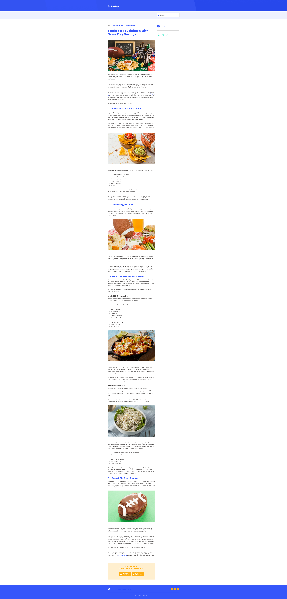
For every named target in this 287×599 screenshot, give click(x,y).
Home (114, 589)
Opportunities (122, 589)
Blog (109, 25)
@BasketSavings (122, 555)
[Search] (159, 15)
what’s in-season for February (117, 268)
